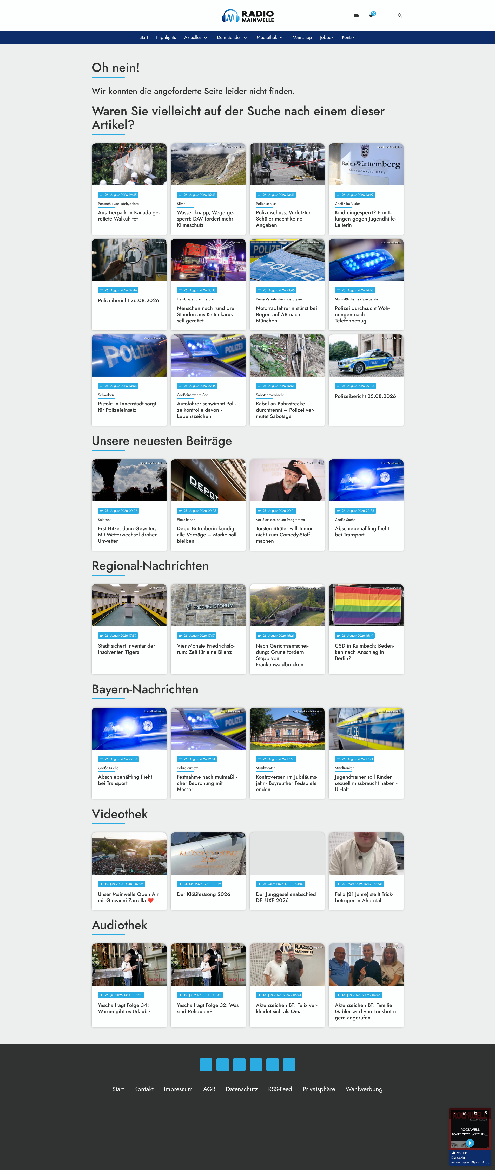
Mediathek (267, 37)
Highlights (166, 37)
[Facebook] (107, 15)
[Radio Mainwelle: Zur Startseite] (248, 15)
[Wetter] (385, 15)
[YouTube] (128, 15)
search (400, 15)
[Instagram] (118, 15)
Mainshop (302, 37)
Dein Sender (229, 37)
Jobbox (327, 37)
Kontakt (349, 37)
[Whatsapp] (97, 15)
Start (143, 37)
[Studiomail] (138, 15)
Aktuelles (192, 37)
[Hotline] (149, 15)
